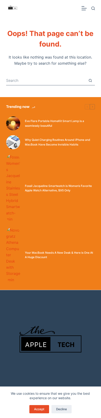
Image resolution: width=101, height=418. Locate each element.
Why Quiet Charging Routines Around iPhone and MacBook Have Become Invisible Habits (57, 142)
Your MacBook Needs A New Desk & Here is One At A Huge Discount (59, 255)
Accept (39, 409)
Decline (61, 409)
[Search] (93, 8)
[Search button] (90, 80)
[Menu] (84, 8)
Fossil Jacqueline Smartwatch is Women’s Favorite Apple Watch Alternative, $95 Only (58, 188)
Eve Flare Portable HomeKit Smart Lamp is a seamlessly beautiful (54, 123)
